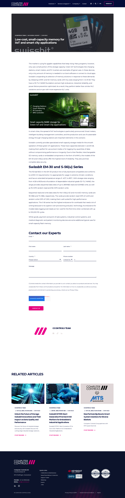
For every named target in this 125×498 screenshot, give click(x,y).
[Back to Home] (19, 3)
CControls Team (20, 35)
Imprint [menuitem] (99, 492)
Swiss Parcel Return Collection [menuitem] (49, 475)
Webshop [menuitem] (43, 480)
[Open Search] (96, 3)
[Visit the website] (57, 333)
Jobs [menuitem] (42, 484)
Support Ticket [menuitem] (45, 477)
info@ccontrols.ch (24, 482)
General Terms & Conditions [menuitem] (87, 492)
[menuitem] (43, 470)
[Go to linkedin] (61, 333)
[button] (3, 494)
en (100, 4)
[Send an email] (54, 333)
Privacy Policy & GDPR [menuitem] (71, 492)
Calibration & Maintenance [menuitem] (48, 473)
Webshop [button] (109, 3)
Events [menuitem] (42, 482)
